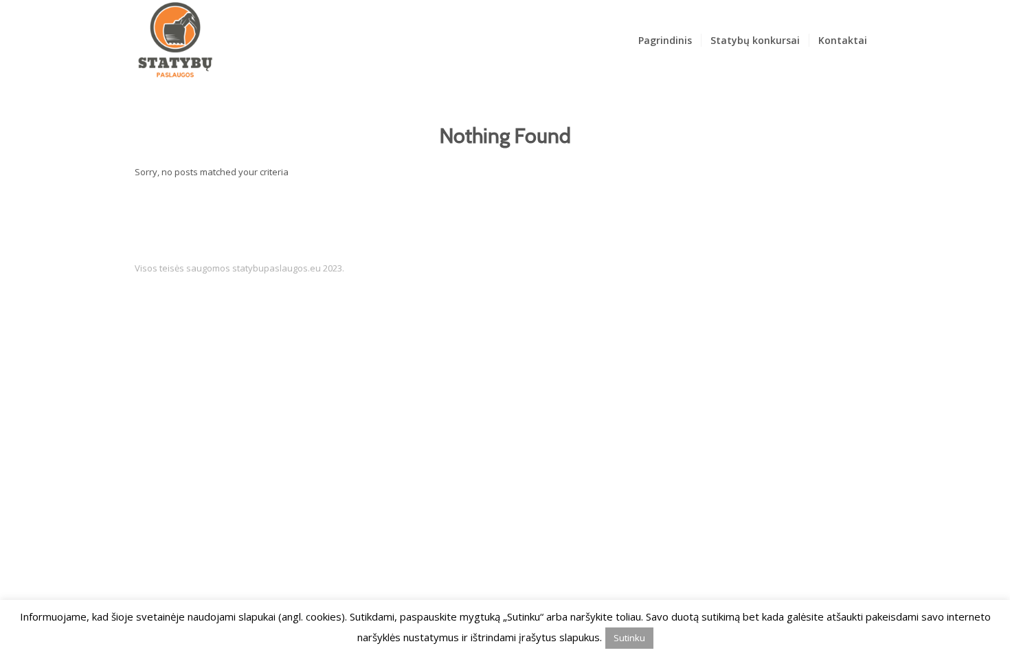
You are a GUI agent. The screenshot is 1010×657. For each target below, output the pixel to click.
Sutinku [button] (629, 638)
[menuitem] (665, 40)
